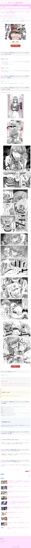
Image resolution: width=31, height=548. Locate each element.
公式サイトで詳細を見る (15, 45)
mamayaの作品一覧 (4, 385)
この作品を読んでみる (15, 366)
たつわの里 (13, 409)
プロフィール (2, 542)
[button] (30, 7)
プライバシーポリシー (3, 541)
